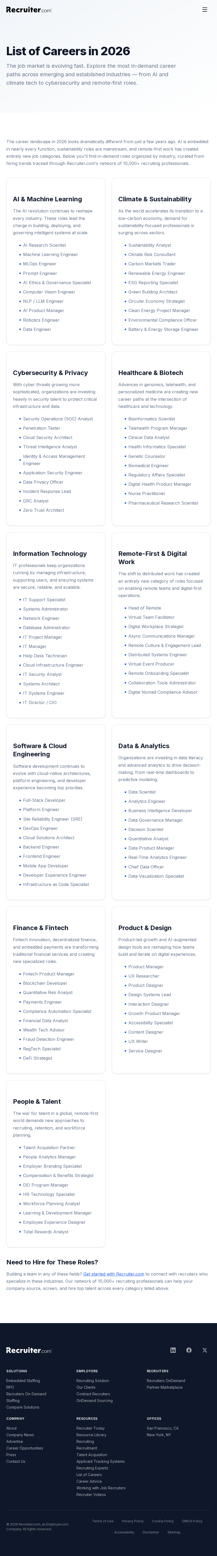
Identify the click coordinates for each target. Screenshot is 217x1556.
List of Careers (89, 1474)
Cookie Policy (163, 1521)
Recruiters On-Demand (26, 1394)
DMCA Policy (192, 1521)
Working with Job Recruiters (101, 1488)
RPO (10, 1387)
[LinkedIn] (173, 1350)
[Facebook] (189, 1350)
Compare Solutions (22, 1407)
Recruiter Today (90, 1428)
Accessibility (124, 1532)
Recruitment (86, 1448)
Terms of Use (103, 1521)
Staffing (13, 1400)
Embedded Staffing (23, 1380)
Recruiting (85, 1441)
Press (11, 1454)
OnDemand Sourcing (94, 1400)
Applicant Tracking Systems (100, 1461)
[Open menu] (205, 9)
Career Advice (89, 1481)
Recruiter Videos (91, 1494)
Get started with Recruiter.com (113, 1274)
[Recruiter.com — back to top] (29, 9)
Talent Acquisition (91, 1454)
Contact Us (15, 1461)
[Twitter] (205, 1350)
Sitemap (174, 1532)
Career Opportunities (24, 1448)
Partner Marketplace (165, 1387)
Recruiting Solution (92, 1380)
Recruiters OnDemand (166, 1380)
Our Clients (86, 1387)
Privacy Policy (133, 1521)
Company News (20, 1435)
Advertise (14, 1441)
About (11, 1428)
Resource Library (91, 1435)
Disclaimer (151, 1532)
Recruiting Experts (92, 1468)
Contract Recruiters (93, 1394)
